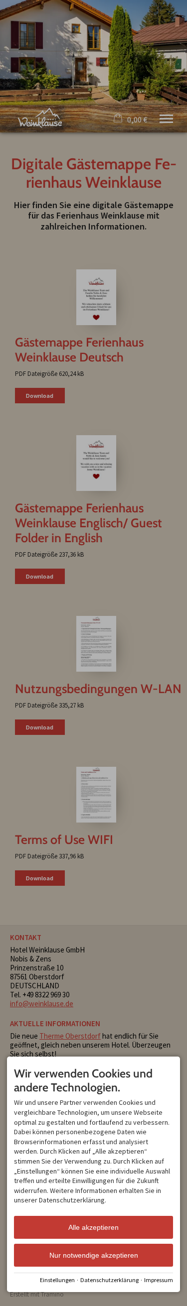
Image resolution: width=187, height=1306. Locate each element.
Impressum (158, 1280)
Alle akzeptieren (93, 1227)
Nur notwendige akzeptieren (93, 1255)
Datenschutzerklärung (109, 1280)
